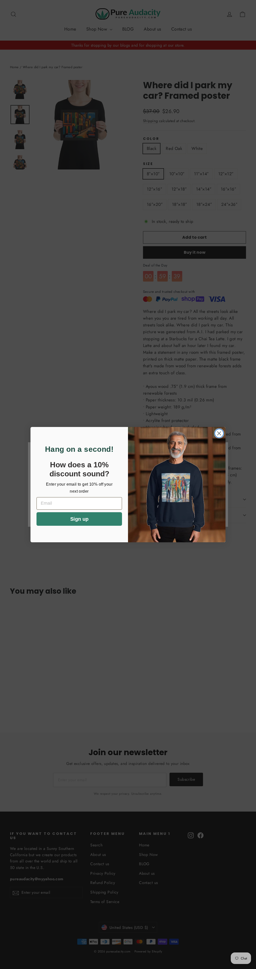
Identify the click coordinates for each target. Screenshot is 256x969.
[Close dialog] (219, 433)
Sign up (79, 519)
